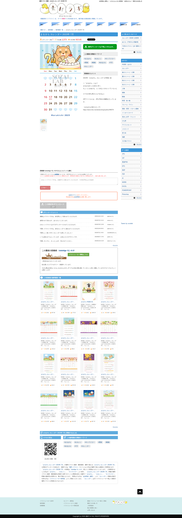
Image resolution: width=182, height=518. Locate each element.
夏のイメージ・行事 (128, 76)
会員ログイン (127, 1)
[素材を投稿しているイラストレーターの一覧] (57, 25)
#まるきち (87, 58)
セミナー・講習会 (69, 501)
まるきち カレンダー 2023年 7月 (53, 465)
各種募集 (42, 505)
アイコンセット (127, 125)
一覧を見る (115, 245)
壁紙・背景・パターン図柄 (130, 109)
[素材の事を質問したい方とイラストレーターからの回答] (91, 25)
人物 (123, 88)
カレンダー (103, 476)
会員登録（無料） (103, 1)
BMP (123, 170)
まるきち (52, 471)
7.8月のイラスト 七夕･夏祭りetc (131, 47)
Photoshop (125, 194)
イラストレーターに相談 (71, 503)
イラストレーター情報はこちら (78, 254)
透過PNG (125, 162)
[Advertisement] (118, 6)
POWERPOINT (126, 190)
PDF (123, 174)
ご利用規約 (90, 505)
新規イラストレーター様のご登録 (96, 501)
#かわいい (98, 58)
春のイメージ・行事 (128, 72)
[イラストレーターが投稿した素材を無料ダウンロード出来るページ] (45, 25)
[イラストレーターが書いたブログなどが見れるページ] (114, 25)
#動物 (94, 62)
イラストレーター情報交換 (71, 505)
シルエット (125, 129)
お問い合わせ (91, 510)
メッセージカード (127, 112)
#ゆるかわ (102, 62)
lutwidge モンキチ (67, 250)
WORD (124, 182)
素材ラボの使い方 (137, 1)
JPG (123, 154)
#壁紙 (86, 62)
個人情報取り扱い (92, 508)
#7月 (111, 62)
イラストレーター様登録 (116, 1)
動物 (123, 96)
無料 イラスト (73, 467)
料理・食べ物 (126, 100)
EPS (123, 166)
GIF (123, 158)
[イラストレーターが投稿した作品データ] (102, 25)
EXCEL (124, 186)
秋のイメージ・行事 (128, 80)
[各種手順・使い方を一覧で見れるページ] (137, 25)
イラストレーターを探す (47, 501)
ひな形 (124, 121)
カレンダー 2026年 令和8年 (130, 38)
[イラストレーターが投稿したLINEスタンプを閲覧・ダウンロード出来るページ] (68, 25)
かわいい (62, 471)
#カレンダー (88, 66)
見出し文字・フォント (129, 117)
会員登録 (56, 174)
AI (122, 178)
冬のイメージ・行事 (128, 84)
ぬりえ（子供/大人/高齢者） (130, 42)
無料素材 (50, 30)
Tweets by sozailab (127, 223)
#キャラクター (110, 58)
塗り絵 (124, 133)
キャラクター (73, 471)
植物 (123, 92)
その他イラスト (127, 141)
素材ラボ (43, 30)
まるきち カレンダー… (48, 302)
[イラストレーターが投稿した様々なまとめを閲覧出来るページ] (80, 25)
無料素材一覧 (59, 30)
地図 (123, 137)
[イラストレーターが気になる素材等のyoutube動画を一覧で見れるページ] (125, 25)
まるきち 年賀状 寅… (87, 302)
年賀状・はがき (127, 64)
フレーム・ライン (127, 104)
